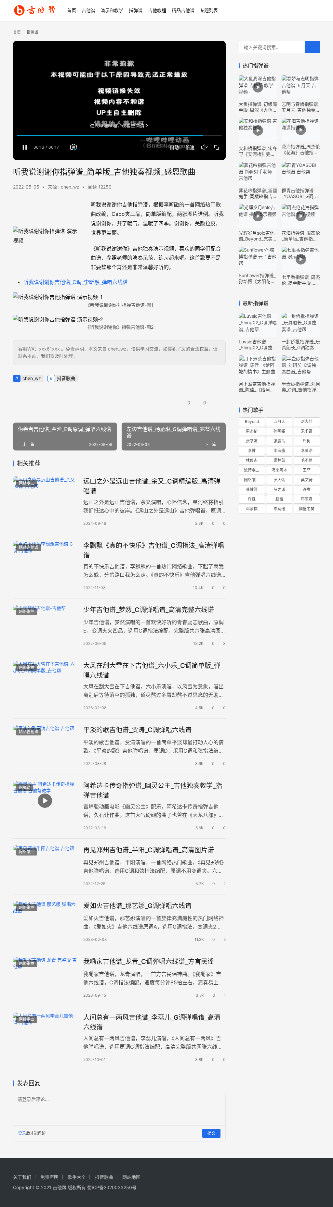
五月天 (279, 421)
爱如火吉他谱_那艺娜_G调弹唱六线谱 (137, 906)
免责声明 (49, 1177)
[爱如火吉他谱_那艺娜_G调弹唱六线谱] (45, 921)
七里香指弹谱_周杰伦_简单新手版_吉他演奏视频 (301, 280)
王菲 (307, 470)
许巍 (252, 499)
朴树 (307, 440)
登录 (22, 1133)
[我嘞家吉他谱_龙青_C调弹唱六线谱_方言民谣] (45, 977)
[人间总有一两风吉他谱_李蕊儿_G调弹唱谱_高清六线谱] (45, 1033)
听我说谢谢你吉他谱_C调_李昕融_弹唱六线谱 (75, 282)
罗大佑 (279, 479)
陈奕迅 (279, 508)
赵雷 (279, 499)
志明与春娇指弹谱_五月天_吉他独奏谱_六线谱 (301, 107)
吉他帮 (59, 1187)
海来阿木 (279, 470)
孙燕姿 (279, 431)
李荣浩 (307, 450)
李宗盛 (279, 450)
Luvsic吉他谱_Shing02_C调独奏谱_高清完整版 (258, 345)
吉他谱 (88, 10)
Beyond (252, 421)
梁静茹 (279, 460)
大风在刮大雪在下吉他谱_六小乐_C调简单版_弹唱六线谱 (151, 670)
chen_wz (31, 378)
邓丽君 (307, 499)
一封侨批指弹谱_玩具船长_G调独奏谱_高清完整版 (301, 345)
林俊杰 (252, 460)
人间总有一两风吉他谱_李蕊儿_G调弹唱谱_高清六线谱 (151, 1022)
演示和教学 (111, 10)
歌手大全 (77, 1177)
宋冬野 (307, 431)
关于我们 (22, 1177)
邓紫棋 (252, 508)
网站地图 (131, 1177)
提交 (211, 1133)
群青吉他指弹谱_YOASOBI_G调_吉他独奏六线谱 (301, 193)
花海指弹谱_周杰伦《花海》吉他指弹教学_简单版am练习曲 (301, 149)
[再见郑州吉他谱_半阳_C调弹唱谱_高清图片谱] (45, 865)
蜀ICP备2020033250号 (112, 1187)
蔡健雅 (252, 489)
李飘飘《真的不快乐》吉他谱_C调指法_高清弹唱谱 (153, 550)
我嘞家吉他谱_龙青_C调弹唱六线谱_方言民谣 (148, 962)
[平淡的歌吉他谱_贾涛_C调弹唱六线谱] (45, 745)
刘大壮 (307, 421)
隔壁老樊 (306, 508)
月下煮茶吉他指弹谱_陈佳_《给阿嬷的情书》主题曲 (257, 387)
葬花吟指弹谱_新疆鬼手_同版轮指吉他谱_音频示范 (258, 193)
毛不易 (307, 460)
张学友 (252, 440)
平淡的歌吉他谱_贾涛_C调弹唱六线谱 (137, 730)
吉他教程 (157, 10)
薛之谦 (279, 489)
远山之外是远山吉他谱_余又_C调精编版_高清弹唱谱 (151, 486)
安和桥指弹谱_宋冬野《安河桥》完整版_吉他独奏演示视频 (258, 151)
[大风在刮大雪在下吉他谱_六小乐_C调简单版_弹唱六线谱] (45, 681)
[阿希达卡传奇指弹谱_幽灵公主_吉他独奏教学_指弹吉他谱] (45, 801)
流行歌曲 (252, 470)
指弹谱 (135, 10)
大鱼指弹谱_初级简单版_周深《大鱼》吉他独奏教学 (258, 107)
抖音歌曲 (66, 378)
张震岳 (279, 440)
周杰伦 (252, 431)
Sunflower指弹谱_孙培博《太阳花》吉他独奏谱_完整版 (258, 278)
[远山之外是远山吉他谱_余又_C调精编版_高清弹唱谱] (45, 496)
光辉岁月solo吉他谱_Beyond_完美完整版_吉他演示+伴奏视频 (258, 236)
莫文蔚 (307, 479)
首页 (71, 10)
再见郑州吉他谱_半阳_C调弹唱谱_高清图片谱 (148, 850)
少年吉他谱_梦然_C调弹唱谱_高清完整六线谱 (148, 610)
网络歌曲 (26, 483)
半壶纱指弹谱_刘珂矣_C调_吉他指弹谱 (301, 387)
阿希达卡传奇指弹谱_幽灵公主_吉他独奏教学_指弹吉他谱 (152, 790)
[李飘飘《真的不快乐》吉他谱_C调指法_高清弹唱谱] (45, 561)
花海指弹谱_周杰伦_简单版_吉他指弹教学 (301, 236)
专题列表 (209, 10)
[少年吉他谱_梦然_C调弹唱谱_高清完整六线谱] (45, 625)
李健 (252, 450)
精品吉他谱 (183, 10)
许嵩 (307, 489)
